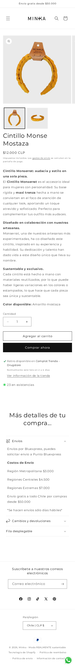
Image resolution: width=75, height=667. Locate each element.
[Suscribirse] (62, 584)
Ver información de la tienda (28, 375)
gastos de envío (41, 158)
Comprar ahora (37, 347)
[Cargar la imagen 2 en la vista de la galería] (37, 118)
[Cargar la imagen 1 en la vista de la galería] (14, 118)
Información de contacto (52, 658)
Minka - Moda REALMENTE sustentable (42, 647)
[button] (8, 18)
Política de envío (22, 658)
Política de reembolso (53, 652)
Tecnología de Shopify (22, 652)
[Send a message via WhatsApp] (68, 660)
